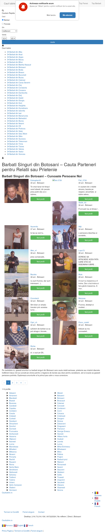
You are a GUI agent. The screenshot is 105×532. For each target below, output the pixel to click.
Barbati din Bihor (16, 62)
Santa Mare (14, 467)
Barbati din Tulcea (16, 146)
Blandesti (13, 398)
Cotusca (60, 413)
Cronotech (34, 298)
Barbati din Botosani (17, 67)
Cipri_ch (33, 322)
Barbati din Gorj (15, 103)
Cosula (12, 413)
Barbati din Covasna (17, 90)
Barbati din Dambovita (18, 92)
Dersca (60, 421)
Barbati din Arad (15, 54)
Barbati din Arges (16, 57)
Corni (59, 411)
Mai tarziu (51, 15)
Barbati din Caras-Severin (19, 82)
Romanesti (61, 464)
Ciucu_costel (83, 322)
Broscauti (61, 400)
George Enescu (63, 431)
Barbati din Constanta (18, 87)
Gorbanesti (13, 433)
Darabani (13, 421)
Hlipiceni (12, 439)
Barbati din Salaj (16, 131)
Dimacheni (13, 423)
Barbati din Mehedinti (18, 118)
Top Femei (83, 3)
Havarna (12, 436)
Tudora (12, 479)
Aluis (80, 274)
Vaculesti (60, 482)
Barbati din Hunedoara (18, 108)
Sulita (59, 474)
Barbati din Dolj (15, 95)
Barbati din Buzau (16, 77)
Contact (41, 512)
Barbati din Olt (15, 126)
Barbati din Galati (16, 98)
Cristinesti (61, 416)
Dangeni (60, 418)
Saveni (60, 467)
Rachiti (12, 459)
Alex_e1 (33, 250)
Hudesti (60, 439)
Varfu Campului (15, 485)
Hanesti (60, 433)
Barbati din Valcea (16, 149)
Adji (79, 226)
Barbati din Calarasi (17, 80)
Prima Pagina (7, 530)
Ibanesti (12, 441)
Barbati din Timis (16, 144)
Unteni (11, 482)
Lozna (11, 444)
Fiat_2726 (82, 180)
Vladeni (12, 487)
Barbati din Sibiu (16, 136)
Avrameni (13, 395)
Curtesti (12, 418)
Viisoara (60, 485)
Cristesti (12, 416)
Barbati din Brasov (16, 72)
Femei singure (28, 512)
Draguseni (61, 426)
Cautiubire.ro (7, 492)
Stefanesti (13, 472)
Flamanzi (61, 428)
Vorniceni (13, 490)
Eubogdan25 (35, 180)
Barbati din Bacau (16, 59)
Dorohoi (12, 426)
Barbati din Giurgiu (16, 100)
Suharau (12, 474)
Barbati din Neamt (16, 123)
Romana (9, 525)
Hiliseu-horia (62, 436)
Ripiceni (60, 462)
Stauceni (60, 469)
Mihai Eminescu (63, 446)
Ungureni (61, 479)
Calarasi (60, 403)
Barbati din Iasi (15, 113)
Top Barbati (96, 3)
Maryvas (81, 298)
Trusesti (60, 477)
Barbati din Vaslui (16, 151)
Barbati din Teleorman (18, 141)
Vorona (60, 490)
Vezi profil (40, 199)
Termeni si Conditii (11, 512)
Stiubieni (60, 472)
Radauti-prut (62, 459)
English (20, 525)
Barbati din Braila (16, 69)
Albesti (60, 393)
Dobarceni (61, 423)
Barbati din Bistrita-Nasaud (20, 64)
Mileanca (13, 451)
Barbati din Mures (16, 121)
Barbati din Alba (15, 52)
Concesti (60, 405)
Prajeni (60, 456)
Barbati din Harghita (17, 105)
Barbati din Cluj (15, 85)
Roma (11, 464)
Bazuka (33, 274)
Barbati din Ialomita (17, 110)
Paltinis (60, 454)
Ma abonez (67, 15)
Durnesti (12, 428)
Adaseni (12, 393)
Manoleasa (13, 446)
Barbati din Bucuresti (17, 75)
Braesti (12, 400)
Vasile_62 (82, 202)
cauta (52, 42)
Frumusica (13, 431)
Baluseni (60, 395)
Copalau (12, 408)
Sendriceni (13, 469)
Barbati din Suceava (17, 138)
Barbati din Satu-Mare (18, 133)
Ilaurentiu (34, 226)
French (30, 525)
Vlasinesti (61, 487)
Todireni (12, 477)
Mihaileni (12, 449)
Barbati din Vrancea (17, 154)
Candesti (12, 405)
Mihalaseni (61, 449)
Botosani (60, 398)
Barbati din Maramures (18, 115)
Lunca (59, 444)
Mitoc (59, 451)
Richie (32, 346)
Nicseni (12, 454)
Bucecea (12, 403)
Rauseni (12, 462)
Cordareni (61, 408)
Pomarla (12, 456)
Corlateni (13, 411)
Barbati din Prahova (17, 128)
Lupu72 (81, 250)
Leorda (60, 441)
